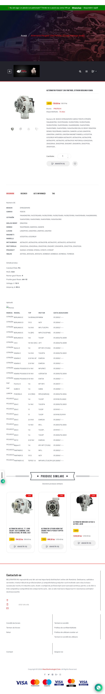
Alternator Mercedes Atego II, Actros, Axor (84, 523)
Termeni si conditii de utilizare (66, 637)
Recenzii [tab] (24, 193)
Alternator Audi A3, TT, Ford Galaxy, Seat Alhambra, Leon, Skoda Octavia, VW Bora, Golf (19, 531)
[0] (93, 71)
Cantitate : (50, 156)
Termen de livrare (13, 628)
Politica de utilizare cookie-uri (66, 632)
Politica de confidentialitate (65, 628)
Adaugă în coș (60, 163)
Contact (9, 652)
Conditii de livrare (13, 623)
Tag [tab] (53, 193)
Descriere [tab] (10, 193)
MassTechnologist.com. (52, 669)
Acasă (24, 35)
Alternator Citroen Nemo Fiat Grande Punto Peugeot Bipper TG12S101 (52, 531)
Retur (8, 632)
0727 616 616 (24, 605)
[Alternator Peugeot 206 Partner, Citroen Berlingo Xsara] (12, 129)
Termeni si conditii (61, 623)
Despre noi (58, 652)
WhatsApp (76, 8)
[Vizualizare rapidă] (10, 505)
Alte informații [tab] (40, 193)
